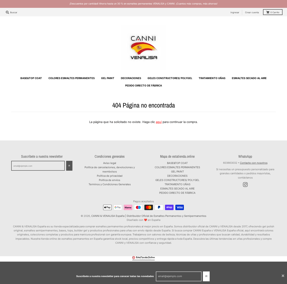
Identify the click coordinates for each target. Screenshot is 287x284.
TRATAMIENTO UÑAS (177, 184)
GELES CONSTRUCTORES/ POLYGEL (177, 180)
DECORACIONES (177, 175)
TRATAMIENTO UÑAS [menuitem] (212, 78)
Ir (206, 276)
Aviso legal (109, 163)
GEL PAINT (177, 171)
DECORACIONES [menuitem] (131, 78)
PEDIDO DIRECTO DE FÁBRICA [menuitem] (143, 85)
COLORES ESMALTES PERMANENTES (177, 167)
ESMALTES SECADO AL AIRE (177, 188)
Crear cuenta (252, 12)
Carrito (274, 12)
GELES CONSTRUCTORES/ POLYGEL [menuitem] (170, 78)
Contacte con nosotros (253, 162)
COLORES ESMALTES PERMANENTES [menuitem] (71, 78)
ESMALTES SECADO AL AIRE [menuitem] (249, 78)
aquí (159, 122)
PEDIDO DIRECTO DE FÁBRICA (177, 192)
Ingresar (234, 12)
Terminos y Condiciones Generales (110, 184)
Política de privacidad (109, 175)
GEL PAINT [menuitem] (107, 78)
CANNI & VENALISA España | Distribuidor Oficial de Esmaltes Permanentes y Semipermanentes (148, 215)
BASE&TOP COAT (177, 163)
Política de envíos (109, 180)
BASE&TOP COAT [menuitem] (31, 78)
